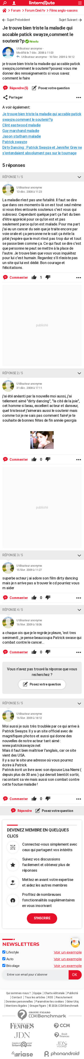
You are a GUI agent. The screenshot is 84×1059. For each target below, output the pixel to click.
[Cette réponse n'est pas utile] (48, 277)
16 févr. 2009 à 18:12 (61, 57)
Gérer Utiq (72, 1001)
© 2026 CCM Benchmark (63, 1005)
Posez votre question (54, 88)
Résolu (33, 41)
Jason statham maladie (21, 136)
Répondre (24, 811)
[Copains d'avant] (22, 1044)
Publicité (72, 993)
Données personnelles (19, 1001)
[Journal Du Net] (22, 1035)
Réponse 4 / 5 (12, 610)
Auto (9, 959)
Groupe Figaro (38, 1005)
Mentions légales (16, 1005)
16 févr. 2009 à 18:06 (29, 624)
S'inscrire (42, 918)
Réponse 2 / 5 (12, 373)
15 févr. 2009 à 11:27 (29, 570)
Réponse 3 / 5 (12, 555)
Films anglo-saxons (63, 10)
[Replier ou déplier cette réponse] (79, 177)
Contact (17, 997)
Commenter (18, 277)
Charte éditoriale (54, 993)
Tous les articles (35, 997)
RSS (50, 997)
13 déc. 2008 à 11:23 (29, 191)
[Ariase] (22, 1053)
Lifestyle (12, 952)
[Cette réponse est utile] (34, 277)
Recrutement (64, 997)
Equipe (37, 993)
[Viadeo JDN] (62, 1044)
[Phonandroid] (62, 1054)
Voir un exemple (68, 952)
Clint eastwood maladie (21, 125)
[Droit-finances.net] (62, 1035)
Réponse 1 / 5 (12, 177)
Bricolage (12, 966)
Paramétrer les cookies (49, 1001)
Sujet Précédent (18, 20)
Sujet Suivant (68, 20)
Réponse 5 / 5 (12, 703)
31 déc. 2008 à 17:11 (29, 388)
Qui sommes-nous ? (18, 993)
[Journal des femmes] (22, 1026)
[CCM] (62, 1026)
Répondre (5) (18, 88)
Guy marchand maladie (20, 131)
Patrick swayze (14, 142)
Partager (16, 97)
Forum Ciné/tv (35, 10)
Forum (16, 10)
